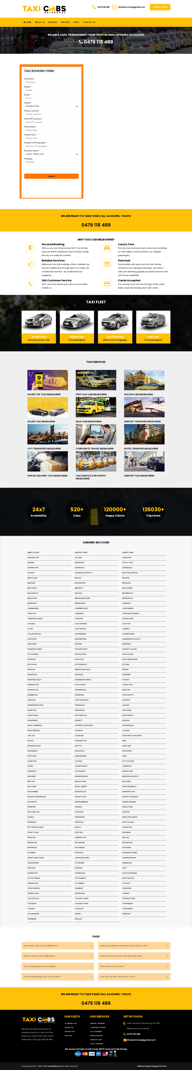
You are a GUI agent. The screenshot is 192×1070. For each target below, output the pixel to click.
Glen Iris (31, 700)
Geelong (126, 690)
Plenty (78, 827)
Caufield (79, 618)
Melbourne (80, 603)
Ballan (78, 578)
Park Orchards (129, 817)
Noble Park (127, 807)
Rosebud (31, 852)
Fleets (76, 22)
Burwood (32, 603)
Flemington (33, 684)
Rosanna (126, 847)
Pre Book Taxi (96, 1040)
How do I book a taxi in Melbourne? (39, 956)
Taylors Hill (33, 898)
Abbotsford (33, 552)
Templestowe (128, 898)
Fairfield (79, 674)
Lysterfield (80, 771)
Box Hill (78, 593)
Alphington (33, 557)
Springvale (32, 883)
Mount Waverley (130, 796)
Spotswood (128, 878)
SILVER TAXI (69, 1027)
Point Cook (33, 832)
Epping (125, 669)
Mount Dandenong (36, 796)
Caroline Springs (130, 613)
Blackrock (32, 593)
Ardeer (30, 562)
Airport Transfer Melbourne (142, 421)
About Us (39, 22)
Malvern (31, 776)
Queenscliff (80, 837)
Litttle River (128, 761)
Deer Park (32, 644)
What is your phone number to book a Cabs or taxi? (123, 945)
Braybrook (127, 593)
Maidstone (127, 771)
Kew (124, 740)
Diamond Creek (34, 649)
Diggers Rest (81, 649)
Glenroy (126, 700)
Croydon (32, 639)
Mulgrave (32, 802)
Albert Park (127, 552)
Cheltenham (81, 623)
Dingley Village (129, 649)
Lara (124, 756)
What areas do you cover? (112, 966)
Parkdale (31, 822)
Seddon (78, 868)
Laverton (32, 761)
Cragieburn (80, 634)
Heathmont (128, 715)
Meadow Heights (130, 776)
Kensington (81, 740)
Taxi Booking (160, 7)
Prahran (126, 832)
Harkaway (80, 710)
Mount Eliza (80, 796)
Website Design (144, 1066)
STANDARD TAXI (71, 1023)
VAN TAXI (68, 1036)
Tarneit (126, 893)
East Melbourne (129, 659)
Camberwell (33, 608)
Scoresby (79, 863)
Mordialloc (80, 791)
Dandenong (80, 639)
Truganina (127, 908)
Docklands (33, 654)
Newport (31, 807)
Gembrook (32, 695)
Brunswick (127, 598)
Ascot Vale (127, 562)
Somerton (32, 873)
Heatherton (81, 715)
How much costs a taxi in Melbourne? (41, 945)
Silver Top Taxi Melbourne (44, 394)
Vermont (126, 914)
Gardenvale (80, 690)
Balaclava (32, 578)
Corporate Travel (98, 1027)
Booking (52, 22)
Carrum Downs (34, 618)
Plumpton (127, 827)
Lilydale (78, 761)
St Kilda (126, 883)
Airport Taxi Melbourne (139, 475)
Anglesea (126, 557)
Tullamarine (33, 914)
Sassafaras (33, 863)
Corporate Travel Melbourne (95, 448)
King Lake (126, 746)
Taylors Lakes (81, 898)
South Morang (129, 873)
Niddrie (78, 807)
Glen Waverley (82, 700)
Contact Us (89, 22)
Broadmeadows (82, 598)
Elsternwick (81, 664)
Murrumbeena (81, 802)
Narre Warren (129, 802)
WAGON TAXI (70, 1031)
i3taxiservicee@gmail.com (131, 7)
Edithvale (32, 664)
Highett (79, 720)
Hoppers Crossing (84, 725)
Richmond (80, 842)
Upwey (78, 914)
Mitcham (31, 786)
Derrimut (126, 644)
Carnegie (79, 613)
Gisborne (79, 695)
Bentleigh (32, 588)
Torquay (79, 908)
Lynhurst (32, 771)
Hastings (127, 710)
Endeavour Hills (82, 669)
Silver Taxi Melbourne (41, 421)
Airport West (81, 552)
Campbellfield (81, 608)
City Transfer (96, 1031)
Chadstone (127, 618)
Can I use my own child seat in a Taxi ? (118, 976)
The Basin (31, 903)
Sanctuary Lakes (35, 857)
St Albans (79, 883)
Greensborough (35, 705)
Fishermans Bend (83, 679)
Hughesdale (128, 725)
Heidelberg (32, 720)
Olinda (30, 817)
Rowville (79, 852)
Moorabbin (32, 791)
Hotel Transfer (96, 1044)
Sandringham (129, 857)
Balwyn (125, 578)
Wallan (78, 919)
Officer (126, 812)
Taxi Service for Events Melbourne (91, 477)
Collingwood (34, 634)
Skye (124, 868)
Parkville (79, 822)
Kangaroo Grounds (132, 735)
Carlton (31, 613)
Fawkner (126, 674)
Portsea (79, 832)
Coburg (126, 629)
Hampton (31, 710)
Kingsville (80, 751)
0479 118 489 (103, 7)
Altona (78, 557)
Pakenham (80, 817)
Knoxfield (127, 751)
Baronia (31, 583)
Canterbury (128, 608)
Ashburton (32, 567)
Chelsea (31, 623)
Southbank (80, 878)
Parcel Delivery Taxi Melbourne (47, 475)
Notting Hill (33, 812)
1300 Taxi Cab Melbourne (91, 394)
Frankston (32, 690)
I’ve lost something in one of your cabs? (42, 976)
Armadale (79, 562)
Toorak (31, 908)
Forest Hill (127, 684)
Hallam (125, 705)
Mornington (128, 791)
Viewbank (31, 919)
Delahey (78, 644)
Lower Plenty (81, 766)
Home (28, 22)
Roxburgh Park (129, 852)
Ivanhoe (79, 730)
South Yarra (33, 878)
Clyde (30, 629)
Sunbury (79, 888)
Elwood (31, 669)
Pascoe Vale (128, 822)
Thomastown (81, 903)
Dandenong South (131, 639)
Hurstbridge (33, 730)
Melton (31, 781)
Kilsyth (78, 746)
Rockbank (80, 847)
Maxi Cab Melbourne (89, 421)
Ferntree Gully (34, 679)
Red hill (125, 837)
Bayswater (80, 583)
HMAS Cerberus (34, 725)
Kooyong (32, 756)
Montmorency (129, 786)
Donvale (31, 659)
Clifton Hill (80, 629)
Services (65, 22)
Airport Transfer (97, 1023)
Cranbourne (128, 634)
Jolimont (79, 735)
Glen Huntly (128, 695)
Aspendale (127, 567)
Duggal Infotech (159, 1066)
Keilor (30, 740)
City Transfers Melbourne (44, 448)
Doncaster (80, 654)
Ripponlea (32, 847)
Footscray (80, 684)
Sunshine (126, 888)
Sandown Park (82, 857)
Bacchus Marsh (130, 573)
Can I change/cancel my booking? (40, 966)
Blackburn (127, 588)
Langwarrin (81, 756)
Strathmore (33, 888)
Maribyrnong (81, 776)
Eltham (125, 664)
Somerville (80, 873)
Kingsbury (32, 751)
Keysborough (34, 746)
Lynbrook (127, 766)
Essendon (32, 674)
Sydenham (80, 893)
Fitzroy (126, 679)
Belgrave (126, 583)
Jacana (126, 730)
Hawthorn (32, 715)
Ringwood (127, 842)
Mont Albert (81, 786)
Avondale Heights (83, 573)
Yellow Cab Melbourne (138, 394)
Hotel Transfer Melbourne (141, 448)
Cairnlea (126, 603)
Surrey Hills (33, 893)
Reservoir (32, 842)
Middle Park (80, 781)
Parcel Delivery (96, 1036)
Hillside (126, 720)
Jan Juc (31, 735)
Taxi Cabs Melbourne (52, 1066)
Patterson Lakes (35, 827)
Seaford (31, 868)
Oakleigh (79, 812)
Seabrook (127, 863)
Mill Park (126, 781)
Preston (31, 837)
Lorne (30, 766)
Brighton (32, 598)
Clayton (126, 623)
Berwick (79, 588)
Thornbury (127, 903)
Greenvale (80, 705)
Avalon (30, 573)
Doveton (79, 659)
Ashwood (79, 567)
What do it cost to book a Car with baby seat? (121, 956)
